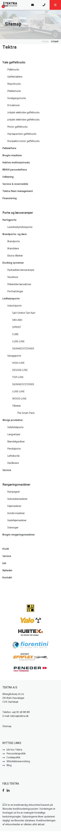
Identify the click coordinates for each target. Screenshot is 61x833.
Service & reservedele (15, 184)
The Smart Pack (25, 413)
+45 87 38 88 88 (21, 712)
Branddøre (13, 248)
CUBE (15, 334)
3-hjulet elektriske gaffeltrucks (23, 112)
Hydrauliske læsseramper (20, 270)
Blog (9, 765)
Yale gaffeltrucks (13, 62)
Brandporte (13, 241)
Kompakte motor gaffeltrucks (23, 141)
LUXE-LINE (18, 341)
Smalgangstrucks (16, 98)
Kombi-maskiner (16, 513)
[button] (55, 5)
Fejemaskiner (14, 506)
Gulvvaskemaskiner (17, 499)
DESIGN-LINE (20, 370)
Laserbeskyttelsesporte (19, 227)
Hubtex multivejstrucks (16, 162)
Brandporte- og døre (14, 234)
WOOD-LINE (19, 399)
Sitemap (55, 41)
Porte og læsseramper (17, 212)
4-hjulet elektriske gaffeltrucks (23, 119)
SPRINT (16, 327)
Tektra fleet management (17, 191)
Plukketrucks (14, 91)
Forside (45, 41)
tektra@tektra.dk (19, 716)
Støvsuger (12, 527)
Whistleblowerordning (18, 761)
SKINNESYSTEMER (23, 348)
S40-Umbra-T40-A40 (23, 313)
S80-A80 (17, 320)
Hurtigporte (9, 220)
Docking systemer (13, 263)
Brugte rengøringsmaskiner (18, 535)
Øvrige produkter (12, 420)
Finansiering (9, 198)
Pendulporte (14, 449)
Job (4, 563)
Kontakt (7, 577)
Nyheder (7, 570)
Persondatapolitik (16, 753)
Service (6, 470)
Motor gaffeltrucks (17, 127)
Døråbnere (13, 463)
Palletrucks (13, 69)
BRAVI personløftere (14, 170)
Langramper (13, 434)
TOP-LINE (18, 377)
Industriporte (14, 306)
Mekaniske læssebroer (19, 284)
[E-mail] (32, 5)
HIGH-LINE (18, 363)
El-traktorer (13, 105)
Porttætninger (15, 291)
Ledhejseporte (11, 298)
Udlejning (8, 177)
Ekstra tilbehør (15, 256)
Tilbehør (16, 406)
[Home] (13, 5)
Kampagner (13, 492)
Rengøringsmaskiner (16, 484)
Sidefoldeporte (15, 427)
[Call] (44, 5)
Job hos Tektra (14, 750)
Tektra (9, 47)
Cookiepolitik (13, 757)
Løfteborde (13, 456)
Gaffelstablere (14, 77)
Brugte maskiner (12, 155)
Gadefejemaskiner (17, 520)
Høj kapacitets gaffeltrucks (21, 134)
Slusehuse (12, 277)
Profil (5, 549)
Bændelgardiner (16, 441)
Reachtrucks (14, 84)
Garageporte (14, 356)
